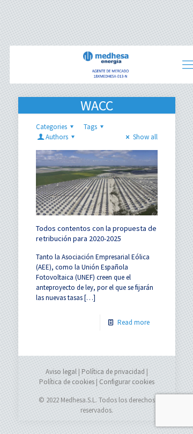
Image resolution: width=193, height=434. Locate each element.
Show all (145, 136)
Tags (90, 126)
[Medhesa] (106, 64)
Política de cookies (66, 381)
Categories (51, 126)
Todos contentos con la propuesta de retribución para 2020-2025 (96, 233)
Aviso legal (61, 371)
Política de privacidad (113, 371)
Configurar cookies (126, 381)
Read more (133, 322)
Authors (57, 136)
